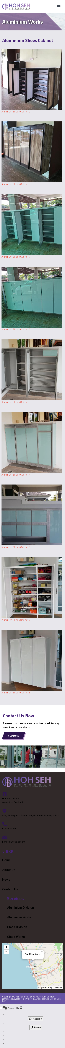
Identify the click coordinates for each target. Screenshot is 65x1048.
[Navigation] (58, 6)
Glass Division (17, 927)
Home (6, 860)
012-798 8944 (9, 828)
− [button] (6, 952)
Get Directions (33, 954)
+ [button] (6, 947)
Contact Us (10, 889)
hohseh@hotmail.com (13, 841)
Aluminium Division (20, 907)
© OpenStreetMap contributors (50, 987)
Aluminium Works (19, 917)
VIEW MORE (13, 736)
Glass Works (16, 937)
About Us (8, 870)
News (6, 879)
